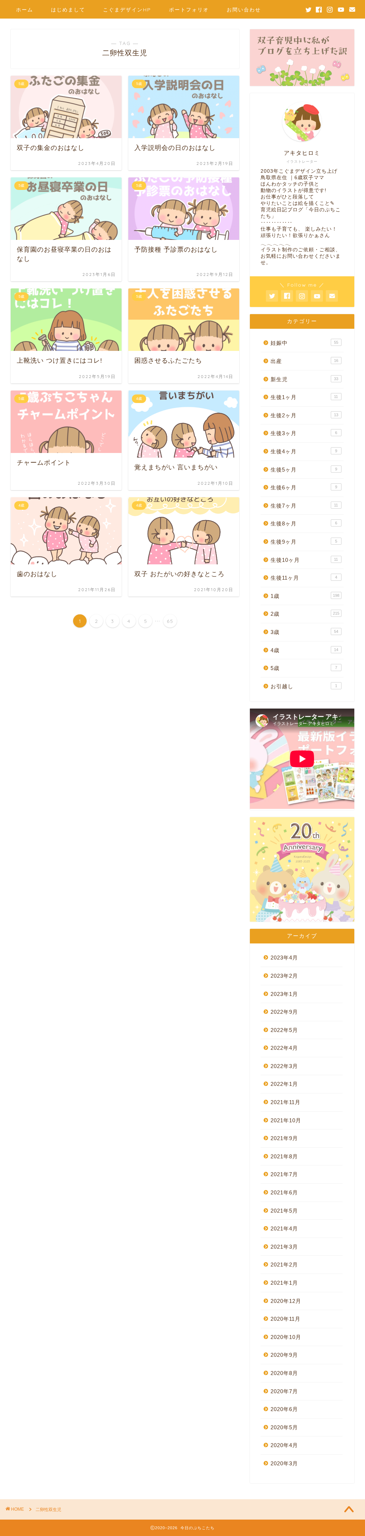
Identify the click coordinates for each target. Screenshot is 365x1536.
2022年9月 (284, 1012)
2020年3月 (284, 1463)
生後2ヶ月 (304, 415)
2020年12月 (286, 1301)
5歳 (304, 668)
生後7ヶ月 (304, 506)
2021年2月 (284, 1264)
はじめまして (68, 9)
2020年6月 (284, 1409)
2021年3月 (284, 1247)
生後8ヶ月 (304, 523)
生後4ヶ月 (304, 451)
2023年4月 (284, 958)
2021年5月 (284, 1211)
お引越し (304, 686)
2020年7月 (284, 1391)
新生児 (304, 379)
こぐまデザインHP (127, 9)
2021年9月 (284, 1138)
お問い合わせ (244, 9)
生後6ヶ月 (304, 487)
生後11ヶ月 (304, 578)
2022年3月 (284, 1066)
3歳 (304, 632)
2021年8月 (284, 1156)
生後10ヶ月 (304, 560)
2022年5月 (284, 1030)
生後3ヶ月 (304, 433)
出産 (304, 361)
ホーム (24, 9)
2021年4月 (284, 1228)
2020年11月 (285, 1319)
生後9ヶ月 (304, 542)
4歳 (304, 650)
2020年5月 (284, 1427)
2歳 (305, 614)
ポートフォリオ (189, 9)
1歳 (305, 596)
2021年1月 (284, 1283)
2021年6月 (284, 1192)
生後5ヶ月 (304, 470)
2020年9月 (284, 1355)
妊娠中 (304, 343)
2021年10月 (286, 1120)
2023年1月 (284, 994)
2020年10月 (286, 1337)
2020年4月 (284, 1445)
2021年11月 (285, 1102)
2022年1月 (284, 1084)
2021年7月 (284, 1174)
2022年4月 (284, 1048)
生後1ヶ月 (304, 397)
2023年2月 (284, 976)
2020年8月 (284, 1373)
